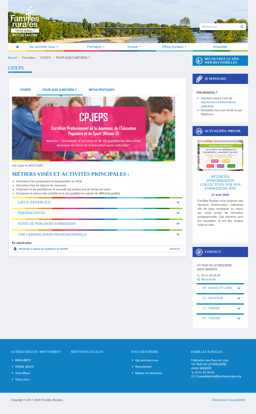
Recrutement (143, 367)
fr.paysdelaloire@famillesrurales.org (218, 376)
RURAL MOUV (24, 367)
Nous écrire (208, 279)
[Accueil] (26, 21)
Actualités (220, 46)
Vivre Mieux (22, 373)
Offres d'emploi (174, 46)
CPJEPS (25, 90)
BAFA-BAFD (23, 360)
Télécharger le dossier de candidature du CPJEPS (43, 248)
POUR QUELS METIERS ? (60, 90)
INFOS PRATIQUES (101, 90)
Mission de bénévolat (148, 373)
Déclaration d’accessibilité (228, 400)
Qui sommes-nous (146, 360)
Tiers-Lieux (22, 379)
